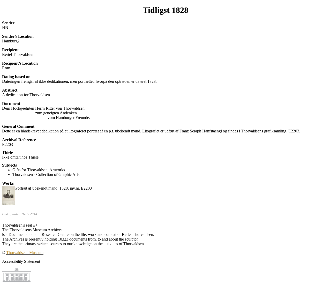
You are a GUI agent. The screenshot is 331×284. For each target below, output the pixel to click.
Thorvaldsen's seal (17, 225)
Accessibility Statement (21, 261)
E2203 (293, 131)
